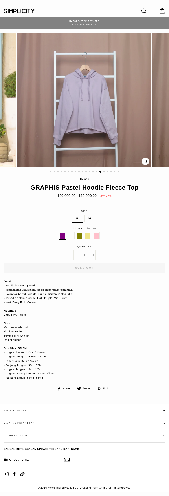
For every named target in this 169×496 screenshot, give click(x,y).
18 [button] (111, 172)
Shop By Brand (15, 410)
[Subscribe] (67, 459)
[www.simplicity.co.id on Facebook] (14, 474)
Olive (79, 235)
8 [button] (76, 172)
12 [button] (90, 172)
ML (90, 218)
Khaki (87, 235)
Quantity (84, 246)
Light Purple (62, 235)
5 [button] (65, 172)
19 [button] (115, 172)
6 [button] (69, 172)
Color (84, 228)
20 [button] (119, 172)
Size (84, 211)
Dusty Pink (96, 235)
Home (84, 179)
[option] (84, 23)
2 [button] (55, 172)
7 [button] (72, 172)
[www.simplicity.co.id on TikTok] (22, 474)
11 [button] (86, 172)
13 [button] (93, 172)
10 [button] (83, 172)
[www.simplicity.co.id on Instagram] (6, 474)
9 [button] (79, 172)
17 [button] (108, 172)
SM (77, 218)
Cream (104, 235)
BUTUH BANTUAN (15, 436)
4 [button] (62, 172)
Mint (71, 235)
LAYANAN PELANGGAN (19, 423)
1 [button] (51, 172)
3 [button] (58, 172)
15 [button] (100, 172)
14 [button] (97, 172)
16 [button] (104, 172)
